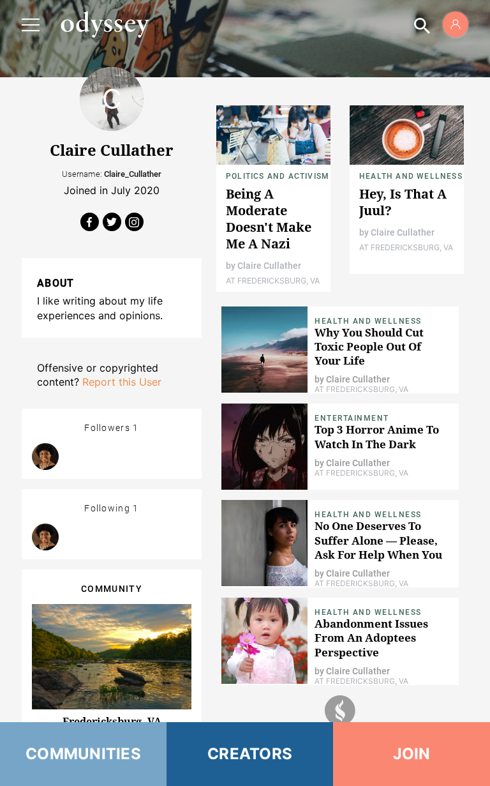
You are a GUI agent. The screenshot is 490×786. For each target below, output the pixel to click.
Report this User (121, 381)
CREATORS (249, 753)
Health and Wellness (411, 176)
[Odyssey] (104, 24)
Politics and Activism (277, 176)
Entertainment (352, 418)
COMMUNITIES (83, 753)
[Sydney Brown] (45, 456)
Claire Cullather (269, 266)
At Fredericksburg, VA (273, 280)
